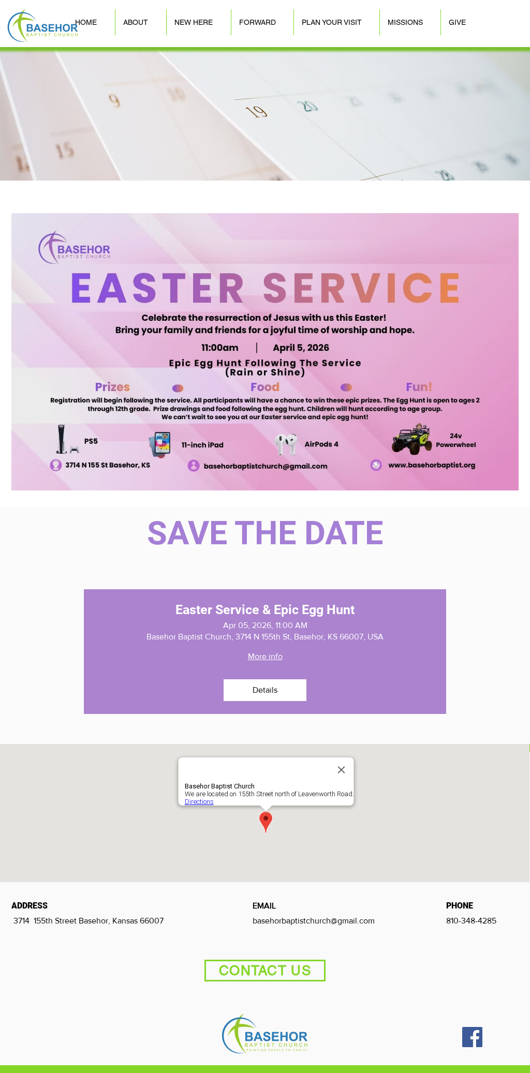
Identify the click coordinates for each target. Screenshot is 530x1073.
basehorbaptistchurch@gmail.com (314, 920)
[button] (140, 22)
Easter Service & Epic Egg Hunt (265, 609)
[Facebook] (472, 1037)
